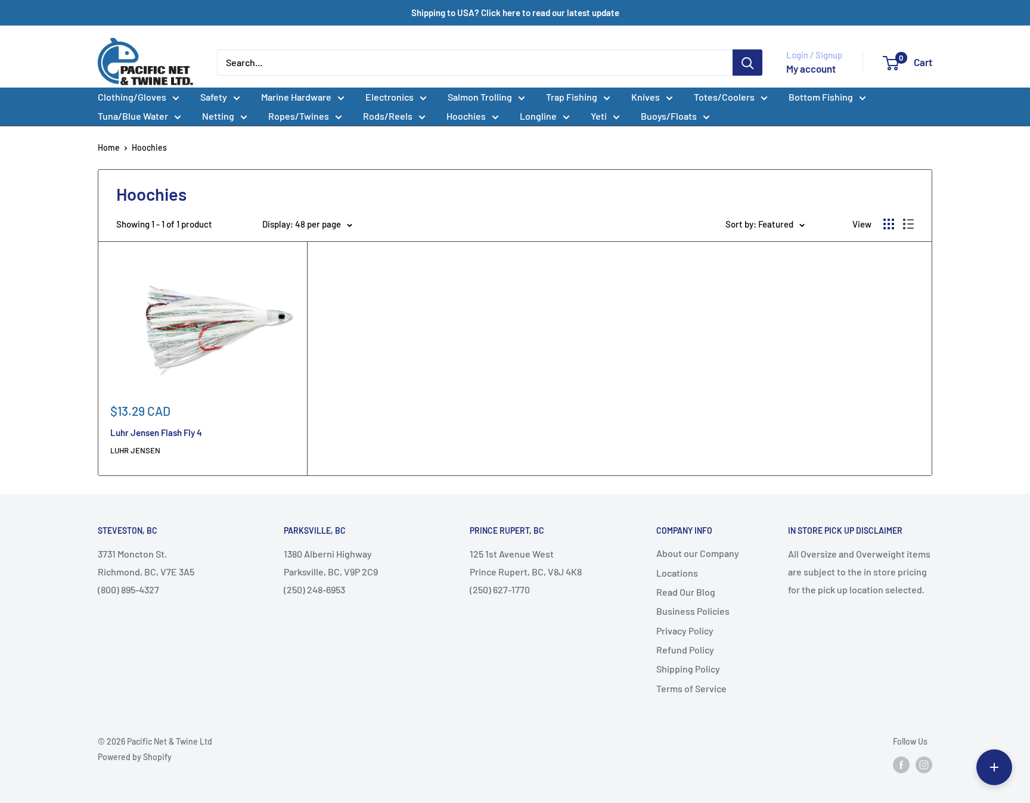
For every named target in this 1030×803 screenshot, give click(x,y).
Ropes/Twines (298, 116)
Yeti (599, 116)
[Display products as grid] (888, 224)
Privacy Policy (684, 630)
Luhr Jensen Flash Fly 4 (156, 432)
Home (109, 147)
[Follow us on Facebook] (901, 765)
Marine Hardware (296, 96)
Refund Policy (685, 649)
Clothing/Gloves (132, 96)
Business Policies (693, 611)
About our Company (697, 553)
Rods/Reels (387, 116)
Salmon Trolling (480, 96)
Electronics (389, 96)
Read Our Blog (685, 591)
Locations (677, 572)
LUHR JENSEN (135, 450)
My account (811, 68)
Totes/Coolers (724, 96)
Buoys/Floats (669, 116)
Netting (218, 116)
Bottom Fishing (821, 96)
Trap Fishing (571, 96)
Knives (645, 96)
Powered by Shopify (135, 757)
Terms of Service (691, 688)
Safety (213, 96)
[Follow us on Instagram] (924, 765)
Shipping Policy (688, 668)
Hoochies (466, 116)
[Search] (747, 62)
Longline (538, 116)
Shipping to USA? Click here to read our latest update (515, 12)
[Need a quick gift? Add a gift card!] (994, 767)
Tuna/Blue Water (133, 116)
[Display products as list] (908, 224)
